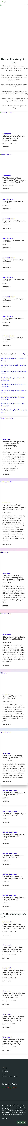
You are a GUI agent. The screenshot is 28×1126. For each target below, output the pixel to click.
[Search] (24, 354)
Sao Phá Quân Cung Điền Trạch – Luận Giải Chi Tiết (13, 385)
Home (4, 1074)
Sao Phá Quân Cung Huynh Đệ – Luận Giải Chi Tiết (13, 379)
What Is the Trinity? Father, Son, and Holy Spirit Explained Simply (13, 138)
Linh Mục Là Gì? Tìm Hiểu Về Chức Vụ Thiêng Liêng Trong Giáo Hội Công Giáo (13, 578)
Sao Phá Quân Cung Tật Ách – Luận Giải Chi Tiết (13, 373)
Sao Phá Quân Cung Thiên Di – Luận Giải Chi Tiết (13, 360)
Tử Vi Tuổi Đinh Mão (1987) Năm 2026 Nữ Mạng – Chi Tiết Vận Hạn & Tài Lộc (13, 1042)
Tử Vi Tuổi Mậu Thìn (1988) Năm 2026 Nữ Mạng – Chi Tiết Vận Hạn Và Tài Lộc (13, 1018)
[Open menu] (24, 4)
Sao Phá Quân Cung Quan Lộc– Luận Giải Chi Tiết (12, 405)
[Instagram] (24, 1122)
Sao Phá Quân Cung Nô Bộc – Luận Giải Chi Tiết (13, 366)
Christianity (6, 134)
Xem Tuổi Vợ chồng (8, 199)
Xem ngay (6, 935)
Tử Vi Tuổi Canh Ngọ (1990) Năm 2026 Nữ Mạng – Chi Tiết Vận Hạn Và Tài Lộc (13, 972)
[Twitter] (21, 1122)
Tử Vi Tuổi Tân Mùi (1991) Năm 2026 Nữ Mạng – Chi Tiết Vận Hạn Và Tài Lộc (12, 949)
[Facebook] (18, 1122)
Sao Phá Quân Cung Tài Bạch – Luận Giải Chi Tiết (13, 392)
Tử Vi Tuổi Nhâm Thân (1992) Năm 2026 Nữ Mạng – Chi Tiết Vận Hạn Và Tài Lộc (13, 926)
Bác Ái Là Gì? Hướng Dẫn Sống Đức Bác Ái (12, 697)
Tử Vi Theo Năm (7, 922)
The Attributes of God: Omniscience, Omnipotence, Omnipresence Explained (13, 180)
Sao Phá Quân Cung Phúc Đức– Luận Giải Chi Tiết (12, 398)
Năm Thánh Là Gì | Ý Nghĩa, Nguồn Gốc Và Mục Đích (14, 638)
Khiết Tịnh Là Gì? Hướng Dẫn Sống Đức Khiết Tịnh (13, 757)
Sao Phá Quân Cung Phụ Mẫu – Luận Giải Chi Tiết (14, 411)
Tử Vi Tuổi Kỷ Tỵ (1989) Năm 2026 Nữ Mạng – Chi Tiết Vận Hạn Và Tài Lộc (13, 995)
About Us (5, 1071)
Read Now (6, 147)
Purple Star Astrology (10, 790)
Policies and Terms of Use (10, 1077)
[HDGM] (6, 4)
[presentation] (14, 121)
